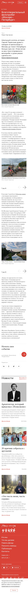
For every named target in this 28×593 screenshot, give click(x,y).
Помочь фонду (7, 543)
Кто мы (4, 537)
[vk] (4, 366)
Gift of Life (5, 558)
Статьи (5, 9)
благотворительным (10, 58)
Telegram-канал (20, 194)
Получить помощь (9, 546)
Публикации (7, 549)
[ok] (9, 366)
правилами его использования (10, 586)
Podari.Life (5, 555)
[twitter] (14, 366)
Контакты (5, 551)
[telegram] (18, 366)
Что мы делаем (8, 540)
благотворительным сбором (11, 129)
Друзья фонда (6, 421)
